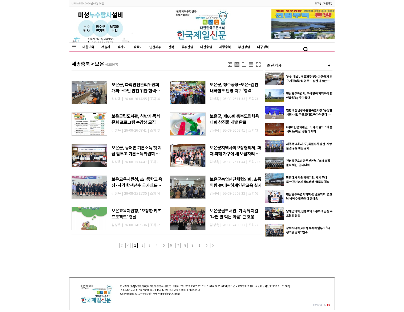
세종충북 (225, 47)
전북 (171, 47)
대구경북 (263, 47)
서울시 (105, 47)
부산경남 (244, 47)
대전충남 (206, 47)
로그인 (318, 3)
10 (200, 245)
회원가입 (327, 3)
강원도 (137, 47)
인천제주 (155, 47)
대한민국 (88, 47)
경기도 (121, 47)
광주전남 (187, 47)
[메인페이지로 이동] (202, 39)
